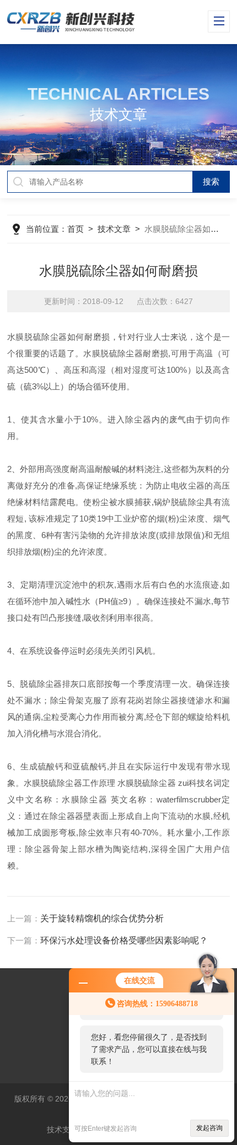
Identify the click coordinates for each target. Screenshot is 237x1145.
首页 (75, 229)
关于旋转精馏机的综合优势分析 (102, 918)
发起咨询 (209, 1128)
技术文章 (114, 229)
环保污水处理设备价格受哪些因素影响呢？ (124, 940)
